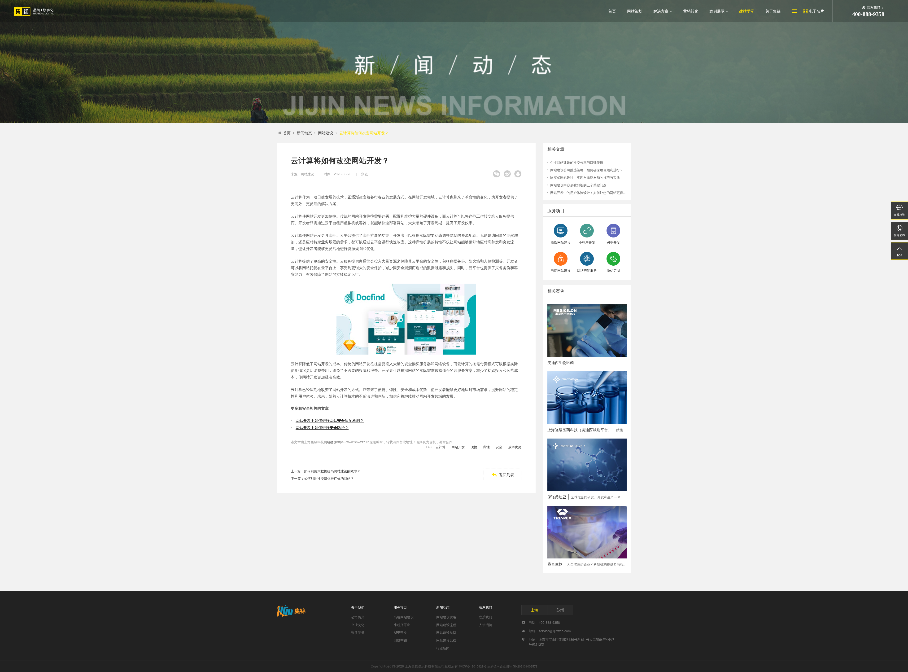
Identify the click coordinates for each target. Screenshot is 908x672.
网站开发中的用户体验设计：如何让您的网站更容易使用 (588, 192)
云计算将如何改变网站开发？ (364, 133)
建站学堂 (746, 11)
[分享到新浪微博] (507, 173)
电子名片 (816, 11)
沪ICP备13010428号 (472, 666)
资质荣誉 (357, 632)
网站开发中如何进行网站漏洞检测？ (330, 420)
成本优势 (514, 446)
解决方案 (660, 11)
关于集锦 (773, 11)
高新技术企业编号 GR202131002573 (512, 666)
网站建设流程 (446, 624)
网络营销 (400, 640)
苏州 (560, 610)
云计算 (440, 446)
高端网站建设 (404, 617)
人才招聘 (485, 624)
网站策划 (634, 11)
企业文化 (357, 624)
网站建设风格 (446, 640)
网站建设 (325, 133)
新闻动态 (304, 133)
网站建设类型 (446, 632)
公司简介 (357, 617)
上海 (534, 610)
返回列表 (502, 475)
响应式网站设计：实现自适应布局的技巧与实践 (585, 177)
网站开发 (458, 446)
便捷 (474, 446)
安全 (499, 446)
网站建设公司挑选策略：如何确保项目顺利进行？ (586, 169)
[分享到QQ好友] (517, 173)
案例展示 (717, 11)
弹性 (486, 446)
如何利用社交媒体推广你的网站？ (329, 478)
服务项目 (400, 607)
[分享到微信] (496, 173)
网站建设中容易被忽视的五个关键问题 (578, 185)
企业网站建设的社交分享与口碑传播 (576, 162)
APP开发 (400, 632)
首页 (612, 11)
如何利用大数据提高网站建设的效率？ (332, 471)
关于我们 (357, 607)
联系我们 (485, 607)
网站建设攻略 (446, 617)
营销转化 (690, 11)
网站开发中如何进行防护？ (322, 427)
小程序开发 (402, 624)
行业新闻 (443, 648)
